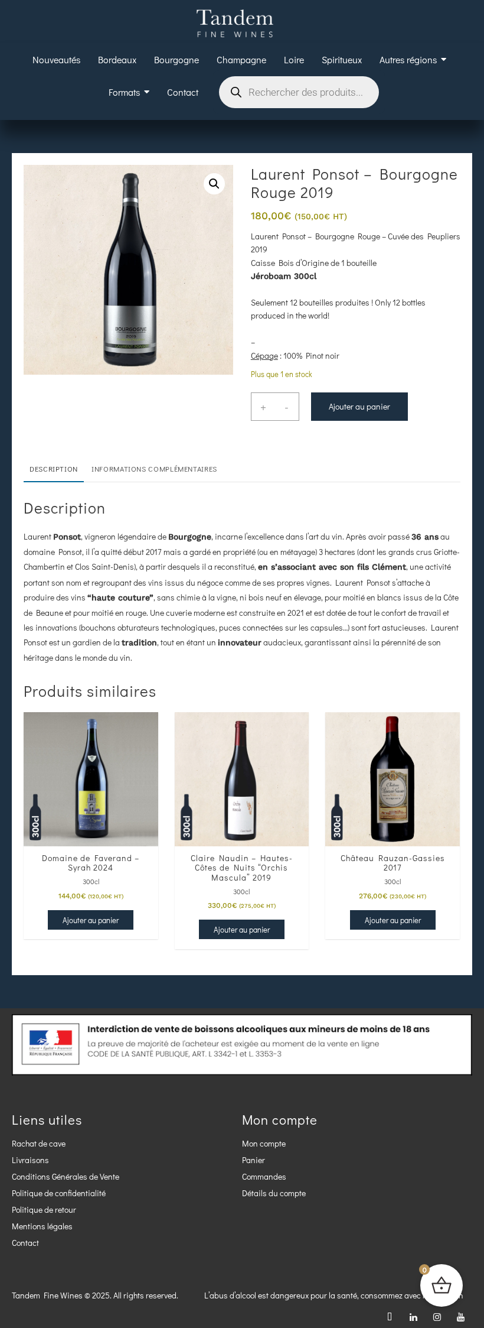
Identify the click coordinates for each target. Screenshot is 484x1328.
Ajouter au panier (359, 406)
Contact (25, 1242)
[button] (214, 183)
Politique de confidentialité (59, 1193)
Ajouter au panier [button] (91, 920)
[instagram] (437, 1316)
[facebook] (389, 1316)
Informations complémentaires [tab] (154, 468)
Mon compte (264, 1143)
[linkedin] (413, 1316)
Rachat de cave (39, 1143)
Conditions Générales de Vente (65, 1176)
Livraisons (30, 1159)
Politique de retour (44, 1209)
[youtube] (460, 1316)
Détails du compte (274, 1193)
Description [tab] (54, 468)
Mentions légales (42, 1226)
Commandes (264, 1176)
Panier (253, 1159)
